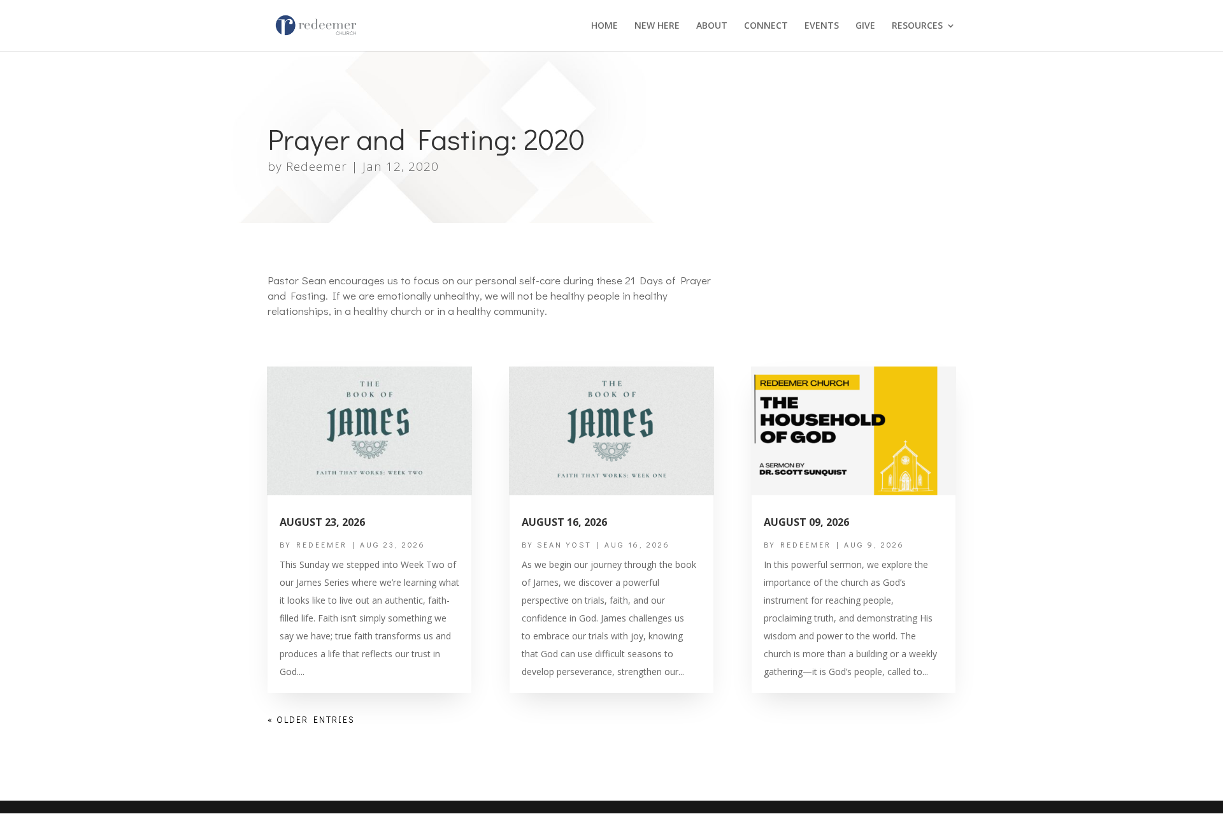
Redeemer (316, 166)
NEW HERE (657, 26)
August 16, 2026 (564, 522)
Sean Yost (564, 544)
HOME (604, 26)
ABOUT (711, 26)
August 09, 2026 (806, 522)
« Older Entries (311, 719)
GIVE (865, 26)
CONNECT (766, 26)
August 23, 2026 (322, 522)
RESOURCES (917, 26)
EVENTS (822, 26)
